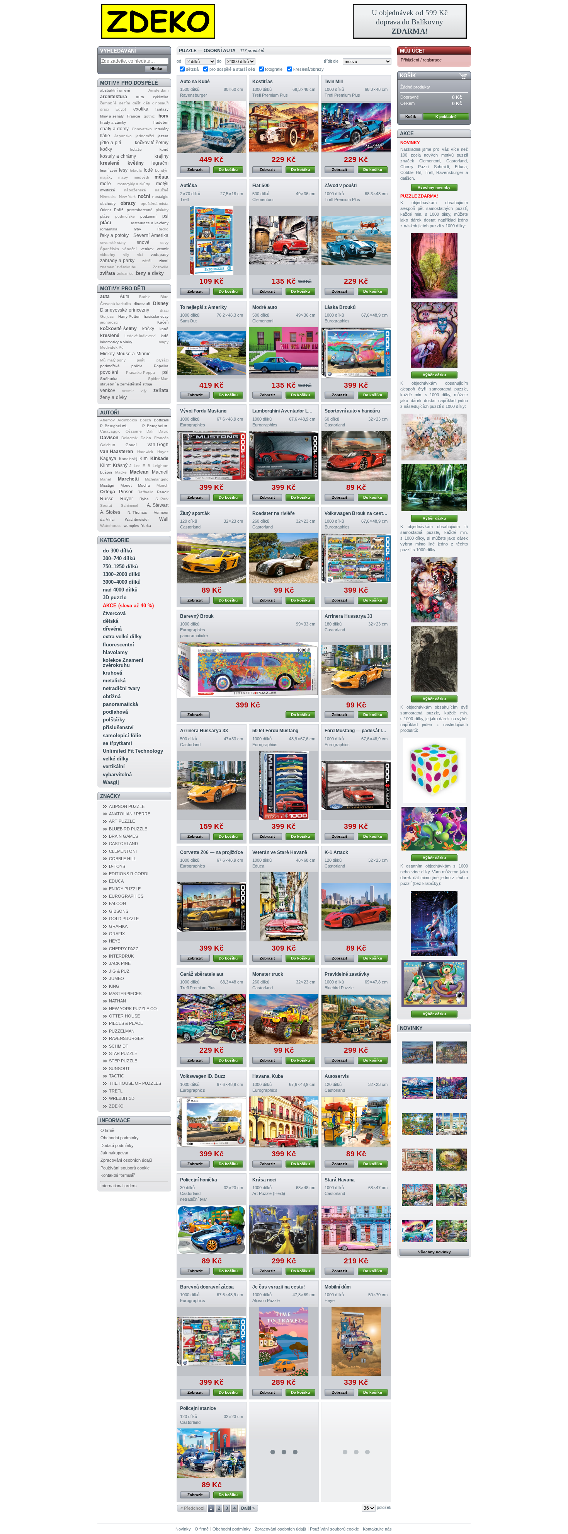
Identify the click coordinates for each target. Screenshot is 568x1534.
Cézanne (134, 431)
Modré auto (264, 307)
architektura (113, 96)
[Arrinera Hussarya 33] (356, 670)
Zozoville (160, 267)
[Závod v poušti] (356, 240)
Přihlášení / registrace (421, 60)
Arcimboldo (127, 420)
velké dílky (115, 759)
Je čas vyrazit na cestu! (278, 1287)
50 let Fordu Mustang (275, 730)
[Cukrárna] (417, 1159)
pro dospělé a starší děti (232, 69)
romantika (108, 229)
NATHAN (117, 1001)
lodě (148, 170)
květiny (136, 163)
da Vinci (107, 519)
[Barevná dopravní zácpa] (211, 1341)
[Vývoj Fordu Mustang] (211, 456)
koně (164, 149)
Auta (124, 296)
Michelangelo (156, 479)
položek (384, 1507)
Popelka (161, 366)
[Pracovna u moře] (451, 1123)
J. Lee (135, 466)
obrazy (128, 203)
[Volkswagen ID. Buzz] (211, 1121)
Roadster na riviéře (273, 513)
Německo (108, 196)
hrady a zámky (113, 122)
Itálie (105, 135)
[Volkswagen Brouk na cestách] (356, 558)
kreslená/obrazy (308, 69)
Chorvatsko (142, 129)
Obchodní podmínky (119, 1137)
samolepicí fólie (122, 735)
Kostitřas (262, 81)
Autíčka (188, 185)
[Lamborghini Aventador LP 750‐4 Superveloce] (283, 456)
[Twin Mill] (356, 127)
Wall (163, 519)
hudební (160, 122)
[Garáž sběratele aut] (211, 1019)
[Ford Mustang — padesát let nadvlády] (356, 785)
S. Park (161, 499)
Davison (109, 437)
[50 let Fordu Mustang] (283, 785)
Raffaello (145, 492)
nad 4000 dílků (120, 590)
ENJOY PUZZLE (125, 888)
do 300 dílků (117, 551)
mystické (107, 190)
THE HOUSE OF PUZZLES (135, 1083)
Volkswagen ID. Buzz (202, 1076)
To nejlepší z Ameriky (203, 307)
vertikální (114, 766)
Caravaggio (110, 431)
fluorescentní (118, 645)
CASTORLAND (123, 843)
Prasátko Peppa (140, 372)
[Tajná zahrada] (451, 1195)
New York (127, 196)
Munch (162, 485)
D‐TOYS (117, 866)
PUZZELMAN (121, 1031)
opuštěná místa (154, 203)
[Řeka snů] (451, 1087)
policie (137, 366)
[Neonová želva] (417, 1231)
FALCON (117, 903)
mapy (123, 177)
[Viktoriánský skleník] (451, 1231)
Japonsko (123, 136)
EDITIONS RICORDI (128, 873)
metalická (114, 680)
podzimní (148, 216)
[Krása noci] (283, 1229)
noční (144, 196)
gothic (149, 116)
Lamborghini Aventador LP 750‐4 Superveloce (303, 411)
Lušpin (106, 472)
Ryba (144, 499)
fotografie (273, 69)
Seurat (106, 505)
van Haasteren (116, 451)
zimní (163, 261)
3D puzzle (114, 597)
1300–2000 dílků (122, 574)
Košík (408, 75)
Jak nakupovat (114, 1152)
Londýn (161, 170)
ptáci (105, 222)
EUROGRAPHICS (126, 896)
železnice (125, 273)
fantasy (161, 109)
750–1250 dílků (120, 566)
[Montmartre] (451, 1052)
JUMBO (116, 978)
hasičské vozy (156, 316)
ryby (137, 229)
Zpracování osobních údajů (126, 1160)
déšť (137, 103)
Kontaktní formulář (117, 1175)
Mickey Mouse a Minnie (125, 353)
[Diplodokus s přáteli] (434, 828)
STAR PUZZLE (123, 1053)
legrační (159, 163)
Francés (161, 438)
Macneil (160, 472)
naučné (161, 190)
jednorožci (145, 136)
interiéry (161, 129)
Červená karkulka (115, 304)
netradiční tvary (121, 688)
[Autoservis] (356, 1121)
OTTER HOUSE (124, 1016)
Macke (121, 472)
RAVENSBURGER (126, 1038)
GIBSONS (118, 911)
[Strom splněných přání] (434, 335)
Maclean (139, 472)
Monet (126, 485)
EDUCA (116, 881)
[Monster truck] (283, 1019)
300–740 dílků (119, 558)
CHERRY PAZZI (124, 948)
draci (104, 109)
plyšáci (162, 360)
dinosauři (160, 103)
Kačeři (162, 322)
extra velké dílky (122, 636)
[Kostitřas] (283, 127)
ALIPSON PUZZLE (127, 806)
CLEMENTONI (123, 851)
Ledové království (140, 336)
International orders (118, 1185)
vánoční (129, 249)
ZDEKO (116, 1106)
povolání (109, 372)
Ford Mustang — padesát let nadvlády (366, 730)
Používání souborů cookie (125, 1168)
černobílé (108, 103)
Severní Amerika (150, 235)
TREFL (115, 1091)
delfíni (124, 103)
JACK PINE (120, 963)
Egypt (121, 109)
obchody (108, 203)
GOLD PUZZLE (124, 918)
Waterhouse (111, 525)
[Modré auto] (283, 352)
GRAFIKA (118, 926)
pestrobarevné (140, 210)
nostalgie (160, 196)
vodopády (159, 254)
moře (105, 183)
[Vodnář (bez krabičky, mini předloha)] (434, 923)
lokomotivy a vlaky (116, 342)
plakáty (162, 210)
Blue (164, 297)
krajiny (161, 156)
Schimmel (129, 505)
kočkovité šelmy (151, 142)
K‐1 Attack (336, 852)
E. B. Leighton (155, 466)
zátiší (146, 261)
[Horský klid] (417, 1087)
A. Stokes (110, 512)
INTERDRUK (121, 956)
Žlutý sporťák (195, 513)
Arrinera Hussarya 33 (348, 616)
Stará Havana (340, 1180)
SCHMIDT (118, 1046)
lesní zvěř (108, 170)
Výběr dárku (434, 375)
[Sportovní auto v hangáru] (356, 456)
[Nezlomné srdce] (434, 589)
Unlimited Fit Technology (133, 751)
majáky (106, 177)
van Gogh (158, 444)
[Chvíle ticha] (434, 659)
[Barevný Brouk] (247, 670)
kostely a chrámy (118, 156)
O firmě (107, 1130)
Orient (105, 210)
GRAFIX (117, 933)
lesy (123, 170)
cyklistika (160, 97)
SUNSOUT (119, 1068)
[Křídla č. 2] (434, 437)
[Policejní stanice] (211, 1453)
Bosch (145, 420)
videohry (107, 254)
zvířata (107, 273)
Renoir (162, 492)
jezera (163, 136)
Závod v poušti (341, 185)
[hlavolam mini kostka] (434, 770)
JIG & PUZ (119, 971)
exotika (140, 109)
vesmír (162, 249)
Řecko (162, 229)
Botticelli (161, 420)
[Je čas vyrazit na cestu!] (283, 1341)
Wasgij (111, 782)
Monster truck (267, 974)
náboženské (135, 190)
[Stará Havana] (356, 1229)
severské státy (113, 242)
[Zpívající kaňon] (434, 265)
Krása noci (264, 1180)
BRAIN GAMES (123, 836)
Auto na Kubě (195, 81)
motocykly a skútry (133, 184)
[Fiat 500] (283, 240)
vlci (140, 254)
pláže (105, 216)
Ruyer (126, 498)
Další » (248, 1508)
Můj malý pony (113, 360)
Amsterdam (158, 90)
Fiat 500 (261, 185)
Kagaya (108, 458)
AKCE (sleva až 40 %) (128, 605)
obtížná (112, 696)
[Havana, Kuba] (283, 1121)
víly (126, 254)
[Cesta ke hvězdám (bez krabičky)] (434, 983)
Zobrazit (194, 169)
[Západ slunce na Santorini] (417, 1052)
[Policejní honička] (211, 1229)
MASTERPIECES (125, 993)
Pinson (126, 491)
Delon (146, 438)
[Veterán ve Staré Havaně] (283, 906)
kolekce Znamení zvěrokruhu (123, 662)
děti (146, 103)
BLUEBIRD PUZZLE (128, 829)
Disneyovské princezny (124, 310)
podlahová (115, 712)
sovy (164, 242)
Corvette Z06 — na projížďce (211, 852)
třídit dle (331, 61)
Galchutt (107, 445)
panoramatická (120, 704)
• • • (284, 1452)
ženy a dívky (150, 273)
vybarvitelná (117, 774)
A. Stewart (157, 505)
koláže (136, 149)
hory (163, 116)
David (163, 431)
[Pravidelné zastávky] (356, 1019)
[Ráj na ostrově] (417, 1123)
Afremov (107, 420)
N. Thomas (137, 512)
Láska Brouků (340, 307)
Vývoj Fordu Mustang (203, 411)
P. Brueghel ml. (113, 426)
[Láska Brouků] (356, 352)
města (161, 177)
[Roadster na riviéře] (283, 558)
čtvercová (114, 613)
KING (114, 986)
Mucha (144, 485)
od (179, 61)
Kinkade (159, 458)
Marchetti (128, 479)
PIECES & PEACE (126, 1023)
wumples (131, 525)
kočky (106, 149)
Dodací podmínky (117, 1145)
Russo (107, 498)
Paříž (118, 210)
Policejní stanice (198, 1408)
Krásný (120, 465)
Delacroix (129, 438)
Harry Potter (128, 316)
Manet (105, 479)
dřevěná (112, 629)
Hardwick (145, 452)
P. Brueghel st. (155, 426)
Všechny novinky (434, 187)
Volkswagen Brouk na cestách (358, 513)
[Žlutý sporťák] (211, 558)
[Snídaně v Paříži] (417, 1195)
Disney (160, 303)
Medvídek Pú (112, 347)
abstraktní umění (115, 90)
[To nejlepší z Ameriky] (211, 352)
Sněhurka (108, 379)
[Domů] (284, 21)
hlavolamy (115, 652)
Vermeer (161, 512)
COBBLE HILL (122, 858)
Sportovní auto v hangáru (352, 411)
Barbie (145, 297)
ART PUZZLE (122, 821)
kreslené (109, 163)
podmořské (125, 216)
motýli (162, 183)
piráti (141, 360)
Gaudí (131, 445)
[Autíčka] (211, 240)
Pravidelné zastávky (347, 974)
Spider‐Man (158, 379)
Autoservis (337, 1076)
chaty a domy (114, 128)
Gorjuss (107, 316)
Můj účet (412, 51)
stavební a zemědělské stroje (126, 384)
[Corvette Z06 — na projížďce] (211, 906)
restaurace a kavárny (149, 223)
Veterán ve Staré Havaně (279, 852)
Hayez (162, 452)
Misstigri (107, 485)
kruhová (112, 673)
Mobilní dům (338, 1287)
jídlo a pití (110, 142)
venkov (147, 249)
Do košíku (228, 169)
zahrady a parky (117, 260)
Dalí (149, 431)
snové (143, 242)
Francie (133, 116)
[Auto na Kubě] (211, 127)
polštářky (114, 720)
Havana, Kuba (267, 1076)
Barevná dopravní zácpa (207, 1287)
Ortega (107, 491)
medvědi (141, 177)
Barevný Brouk (197, 616)
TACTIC (116, 1076)
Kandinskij (128, 459)
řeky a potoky (114, 235)
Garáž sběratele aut (201, 974)
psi (165, 216)
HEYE (114, 941)
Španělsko (109, 249)
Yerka (146, 525)
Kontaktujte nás (377, 1529)
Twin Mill (334, 81)
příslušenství (118, 727)
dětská (110, 621)
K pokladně (446, 116)
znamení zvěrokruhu (118, 267)
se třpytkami (117, 743)
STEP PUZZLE (123, 1060)
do (219, 61)
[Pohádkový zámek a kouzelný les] (451, 1159)
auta (140, 97)
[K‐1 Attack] (356, 906)
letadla (136, 170)
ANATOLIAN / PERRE (129, 813)
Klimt (105, 465)
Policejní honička (198, 1180)
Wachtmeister (137, 519)
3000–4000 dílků (122, 582)
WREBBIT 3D (121, 1098)
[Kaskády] (434, 487)
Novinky (411, 1028)
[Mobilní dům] (356, 1341)
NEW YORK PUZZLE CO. (133, 1008)
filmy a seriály (112, 116)
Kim (143, 458)
